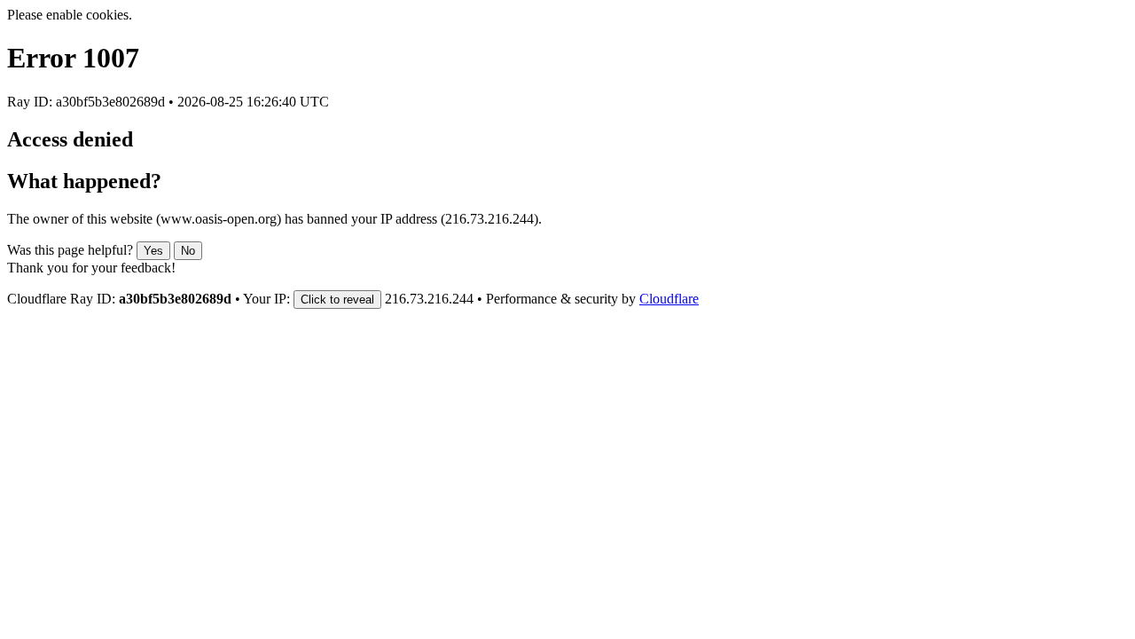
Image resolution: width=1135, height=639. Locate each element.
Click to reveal (337, 299)
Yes (153, 250)
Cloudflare (669, 298)
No (188, 250)
